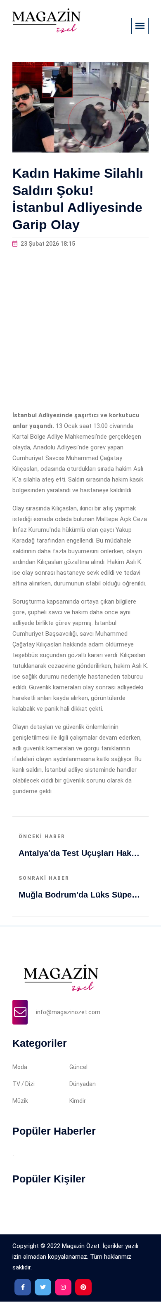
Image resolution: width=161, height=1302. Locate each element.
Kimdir (77, 1101)
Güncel (78, 1067)
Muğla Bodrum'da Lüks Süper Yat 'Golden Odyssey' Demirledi (80, 894)
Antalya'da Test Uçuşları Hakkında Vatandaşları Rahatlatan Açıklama (80, 853)
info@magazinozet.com (68, 1012)
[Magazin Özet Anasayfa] (46, 20)
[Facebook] (22, 1287)
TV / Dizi (23, 1084)
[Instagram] (63, 1287)
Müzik (20, 1101)
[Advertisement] (80, 329)
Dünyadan (82, 1084)
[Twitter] (43, 1287)
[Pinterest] (83, 1287)
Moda (19, 1067)
